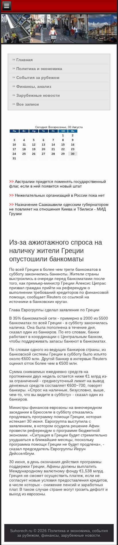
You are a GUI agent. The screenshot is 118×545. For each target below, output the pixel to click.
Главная (24, 59)
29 (63, 153)
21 (53, 149)
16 (72, 144)
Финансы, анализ (33, 86)
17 (14, 149)
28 (53, 153)
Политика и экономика (39, 68)
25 (24, 153)
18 (24, 149)
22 (63, 149)
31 (14, 158)
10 (14, 144)
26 (34, 153)
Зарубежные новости (38, 95)
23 (72, 149)
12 (34, 144)
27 (43, 153)
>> (12, 181)
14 (53, 144)
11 (24, 144)
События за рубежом (37, 77)
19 (34, 149)
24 (14, 153)
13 (43, 144)
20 (43, 149)
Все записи (27, 104)
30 (72, 153)
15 (63, 144)
